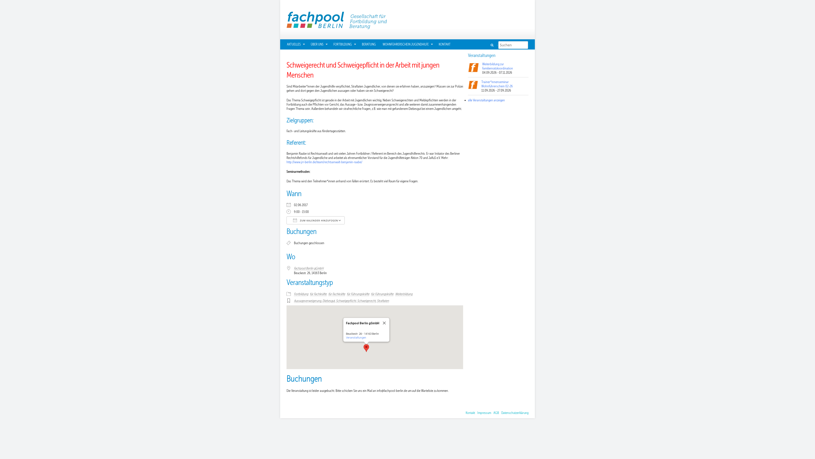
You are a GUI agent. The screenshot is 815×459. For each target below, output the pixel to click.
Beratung (369, 44)
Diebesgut (328, 301)
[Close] (384, 323)
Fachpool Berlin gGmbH (308, 268)
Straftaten (383, 301)
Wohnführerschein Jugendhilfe (406, 44)
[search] (492, 45)
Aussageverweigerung (307, 301)
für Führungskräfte (358, 294)
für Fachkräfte (318, 294)
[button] (366, 348)
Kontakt (445, 44)
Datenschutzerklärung (514, 413)
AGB (496, 413)
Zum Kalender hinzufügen (318, 220)
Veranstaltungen (356, 337)
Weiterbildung (403, 294)
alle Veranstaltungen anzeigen (486, 100)
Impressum (484, 413)
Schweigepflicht (346, 301)
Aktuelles (294, 44)
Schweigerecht (366, 301)
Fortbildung (342, 44)
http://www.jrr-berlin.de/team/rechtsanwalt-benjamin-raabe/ (324, 162)
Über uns (317, 44)
